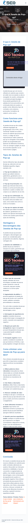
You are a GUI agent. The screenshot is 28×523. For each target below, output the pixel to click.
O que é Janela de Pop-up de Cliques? (7, 501)
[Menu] (25, 3)
